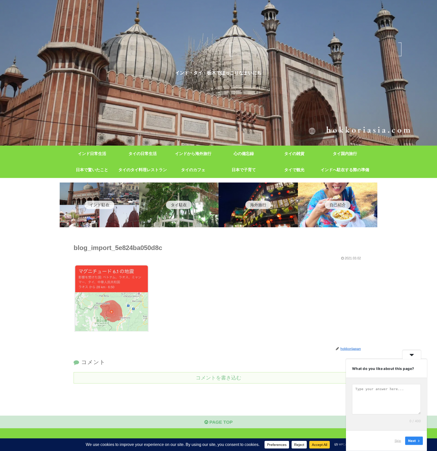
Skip (398, 441)
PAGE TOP (220, 422)
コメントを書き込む (218, 377)
